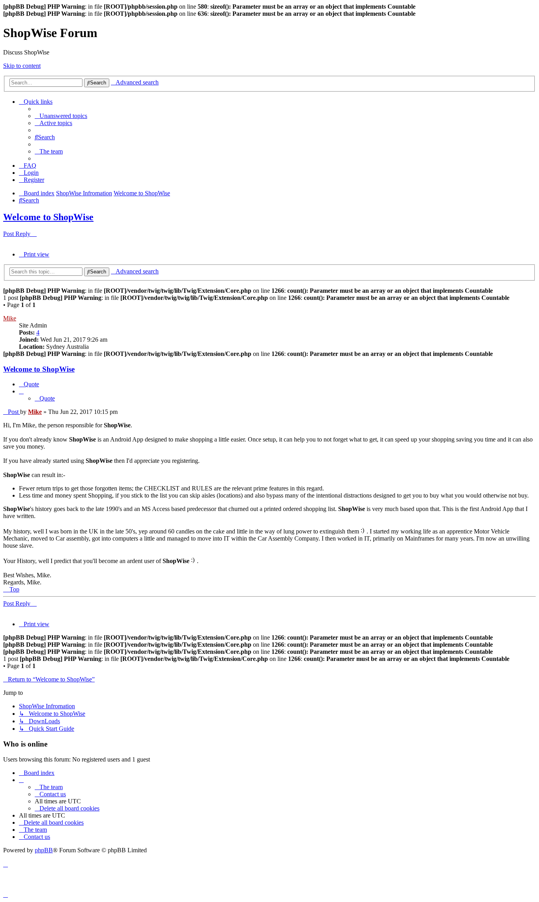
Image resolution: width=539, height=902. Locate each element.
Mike (9, 318)
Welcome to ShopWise (48, 217)
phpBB (44, 850)
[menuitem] (61, 115)
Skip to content (22, 65)
